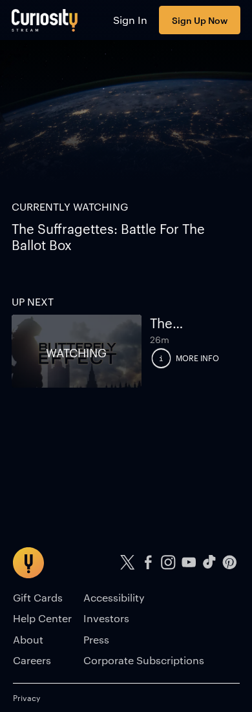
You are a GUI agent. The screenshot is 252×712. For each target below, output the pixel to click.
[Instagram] (168, 562)
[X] (128, 562)
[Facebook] (148, 562)
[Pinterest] (229, 562)
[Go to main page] (45, 20)
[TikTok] (209, 562)
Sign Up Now (199, 20)
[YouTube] (188, 562)
